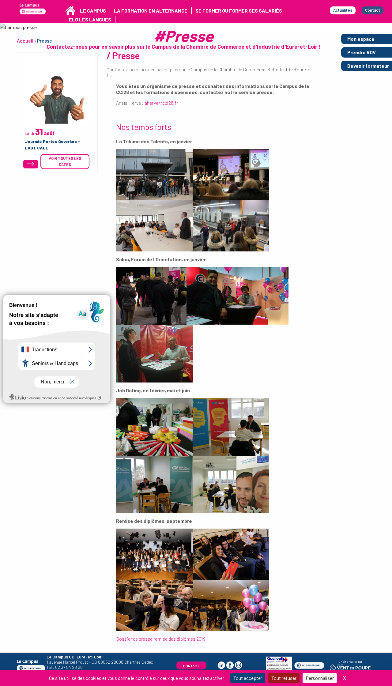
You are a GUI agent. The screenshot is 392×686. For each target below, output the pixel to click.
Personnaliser (320, 678)
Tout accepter (247, 678)
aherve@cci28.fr (161, 103)
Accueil (25, 40)
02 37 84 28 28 (69, 667)
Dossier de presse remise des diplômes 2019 (160, 639)
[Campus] (33, 9)
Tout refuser (283, 678)
